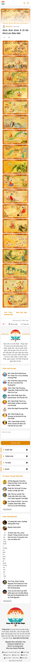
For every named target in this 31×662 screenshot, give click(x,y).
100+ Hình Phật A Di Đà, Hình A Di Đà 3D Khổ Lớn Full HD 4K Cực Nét (17, 424)
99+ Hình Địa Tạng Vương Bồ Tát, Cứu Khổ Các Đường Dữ (17, 383)
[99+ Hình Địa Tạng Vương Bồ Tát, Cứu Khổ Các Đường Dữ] (5, 383)
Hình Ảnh (24, 658)
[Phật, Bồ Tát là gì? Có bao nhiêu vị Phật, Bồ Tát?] (5, 491)
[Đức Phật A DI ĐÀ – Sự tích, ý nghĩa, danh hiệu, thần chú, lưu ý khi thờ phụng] (5, 504)
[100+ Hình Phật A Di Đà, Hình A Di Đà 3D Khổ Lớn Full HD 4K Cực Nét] (5, 424)
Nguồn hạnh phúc (14, 527)
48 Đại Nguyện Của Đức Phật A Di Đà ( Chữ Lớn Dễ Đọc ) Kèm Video (17, 483)
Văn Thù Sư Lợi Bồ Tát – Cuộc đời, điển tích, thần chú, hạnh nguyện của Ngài (18, 496)
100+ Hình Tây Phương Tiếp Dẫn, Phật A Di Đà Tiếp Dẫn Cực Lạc (18, 390)
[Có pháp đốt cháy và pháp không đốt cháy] (5, 524)
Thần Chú (16, 655)
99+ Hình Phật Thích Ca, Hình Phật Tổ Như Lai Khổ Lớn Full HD (17, 403)
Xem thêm (6, 509)
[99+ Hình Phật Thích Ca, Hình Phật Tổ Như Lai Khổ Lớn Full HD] (5, 404)
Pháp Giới (9, 26)
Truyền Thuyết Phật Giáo (12, 652)
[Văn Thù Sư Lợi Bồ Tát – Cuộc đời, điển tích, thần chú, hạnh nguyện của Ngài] (5, 497)
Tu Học (16, 658)
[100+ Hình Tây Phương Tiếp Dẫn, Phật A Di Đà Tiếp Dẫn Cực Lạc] (5, 391)
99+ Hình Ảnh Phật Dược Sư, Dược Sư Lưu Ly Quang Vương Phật (18, 375)
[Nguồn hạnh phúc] (5, 530)
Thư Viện (8, 658)
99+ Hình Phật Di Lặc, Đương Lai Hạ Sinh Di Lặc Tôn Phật (17, 416)
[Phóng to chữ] (9, 37)
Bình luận (14, 324)
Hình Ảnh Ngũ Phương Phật (18, 408)
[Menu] (28, 3)
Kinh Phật (26, 652)
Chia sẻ (26, 324)
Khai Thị (24, 655)
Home (6, 23)
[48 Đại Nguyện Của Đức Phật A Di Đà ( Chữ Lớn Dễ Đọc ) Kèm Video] (5, 484)
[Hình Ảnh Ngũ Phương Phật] (5, 411)
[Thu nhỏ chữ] (4, 37)
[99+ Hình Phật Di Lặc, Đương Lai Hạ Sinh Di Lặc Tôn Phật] (5, 417)
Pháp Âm (8, 655)
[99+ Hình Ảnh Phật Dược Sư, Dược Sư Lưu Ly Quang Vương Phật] (5, 376)
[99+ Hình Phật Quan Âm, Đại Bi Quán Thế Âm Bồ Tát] (5, 398)
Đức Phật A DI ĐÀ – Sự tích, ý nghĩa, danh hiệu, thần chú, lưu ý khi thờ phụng (18, 503)
